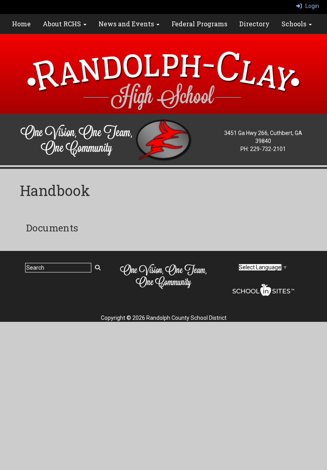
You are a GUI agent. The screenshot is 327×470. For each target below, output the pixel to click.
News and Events (127, 24)
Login (310, 6)
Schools (295, 24)
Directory (254, 24)
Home (21, 24)
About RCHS (63, 24)
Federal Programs (199, 24)
